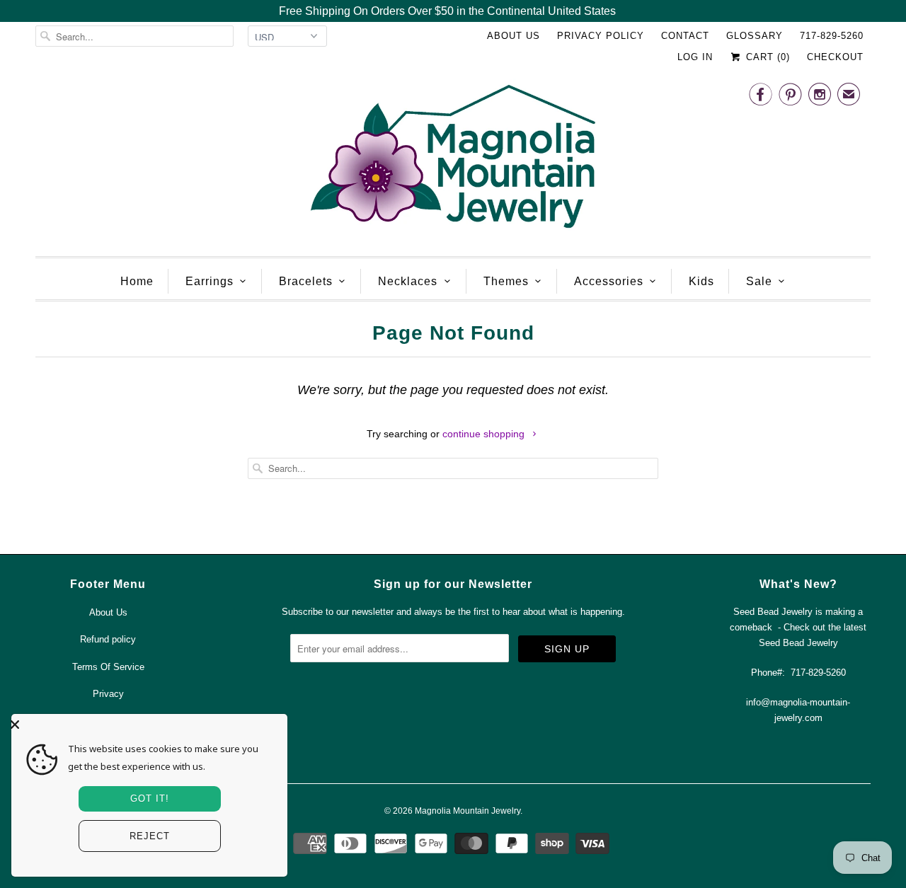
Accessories (608, 281)
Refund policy (108, 639)
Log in (695, 57)
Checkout (835, 57)
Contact (685, 35)
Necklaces (407, 281)
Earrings (209, 281)
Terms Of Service (108, 667)
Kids (701, 281)
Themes (506, 281)
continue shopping (484, 433)
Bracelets (306, 281)
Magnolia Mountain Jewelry (467, 811)
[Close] (146, 724)
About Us (513, 35)
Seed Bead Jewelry (798, 643)
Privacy (108, 693)
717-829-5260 (832, 35)
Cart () (766, 57)
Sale (759, 281)
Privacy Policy (600, 35)
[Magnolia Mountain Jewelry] (453, 160)
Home (137, 281)
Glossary (754, 35)
